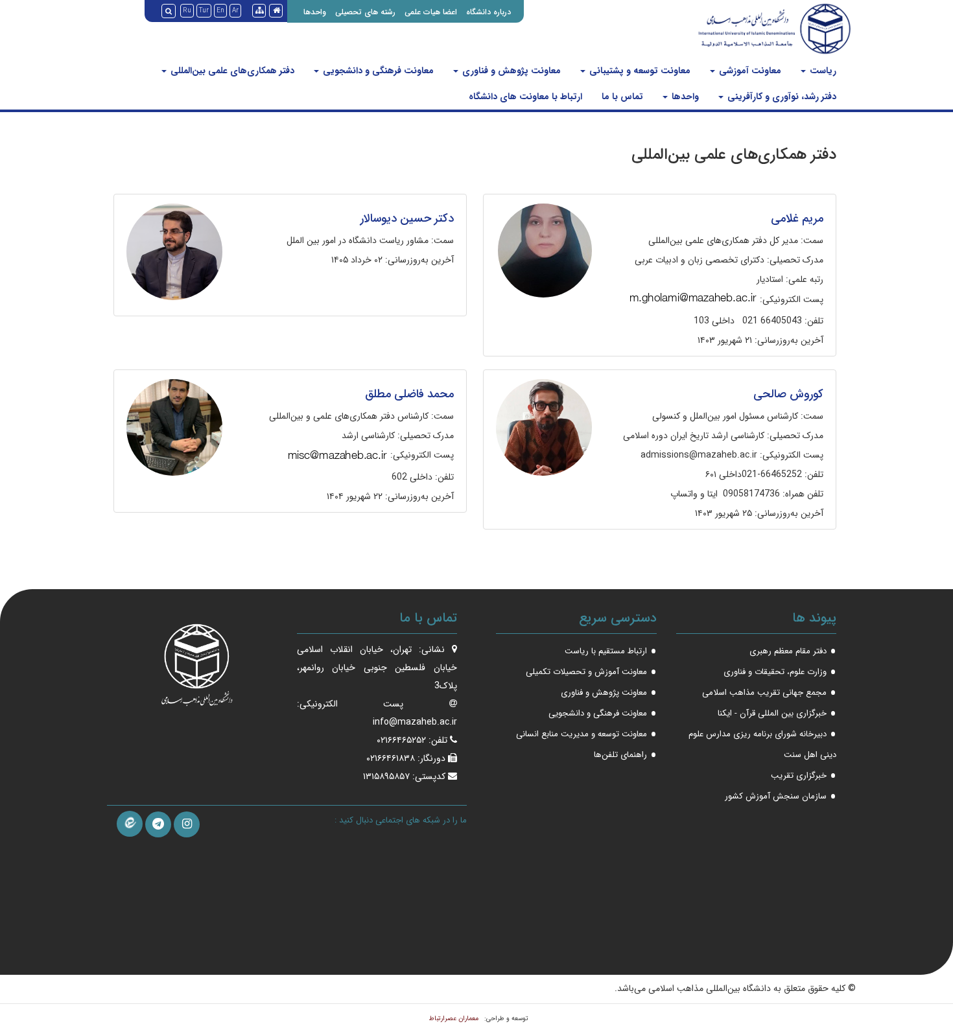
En (220, 11)
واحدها (314, 12)
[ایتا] (130, 824)
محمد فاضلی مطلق (409, 394)
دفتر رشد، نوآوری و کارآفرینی (780, 96)
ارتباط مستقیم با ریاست (606, 651)
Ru (187, 11)
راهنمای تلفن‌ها (620, 755)
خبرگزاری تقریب (799, 775)
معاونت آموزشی (748, 71)
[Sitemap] (259, 10)
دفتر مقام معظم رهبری (788, 651)
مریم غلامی (797, 218)
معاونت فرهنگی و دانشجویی (377, 71)
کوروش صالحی (788, 394)
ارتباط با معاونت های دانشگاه (525, 96)
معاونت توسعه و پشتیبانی (638, 71)
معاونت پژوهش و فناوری (510, 71)
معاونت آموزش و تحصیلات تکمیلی (586, 672)
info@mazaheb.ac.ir (415, 722)
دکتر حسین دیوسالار (407, 218)
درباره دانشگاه (488, 12)
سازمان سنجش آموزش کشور (776, 796)
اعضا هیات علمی (431, 12)
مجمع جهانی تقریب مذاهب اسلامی (764, 692)
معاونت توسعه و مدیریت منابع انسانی (581, 734)
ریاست (821, 71)
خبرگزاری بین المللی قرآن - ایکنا (772, 713)
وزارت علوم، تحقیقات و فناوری (775, 672)
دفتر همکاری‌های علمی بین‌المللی (231, 71)
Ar (235, 11)
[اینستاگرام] (187, 824)
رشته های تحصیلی (365, 12)
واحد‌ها (684, 96)
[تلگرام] (158, 824)
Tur (204, 11)
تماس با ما (622, 96)
